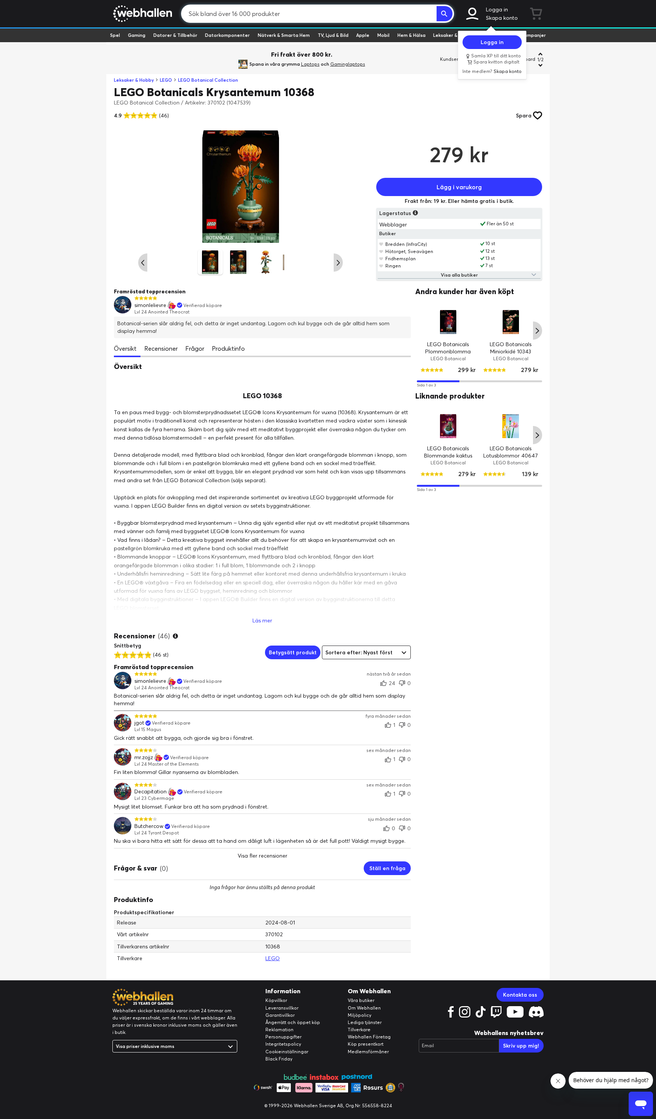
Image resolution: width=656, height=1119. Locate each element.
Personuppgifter (283, 1037)
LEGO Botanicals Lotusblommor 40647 (511, 452)
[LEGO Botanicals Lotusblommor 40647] (510, 426)
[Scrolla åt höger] (338, 262)
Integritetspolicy (283, 1044)
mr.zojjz (143, 757)
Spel (115, 35)
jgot (139, 723)
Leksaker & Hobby (453, 35)
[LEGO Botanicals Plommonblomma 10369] (448, 321)
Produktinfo (228, 348)
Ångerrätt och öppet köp (292, 1022)
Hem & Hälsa (411, 35)
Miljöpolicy (359, 1015)
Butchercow (149, 826)
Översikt (125, 348)
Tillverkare (359, 1029)
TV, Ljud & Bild (333, 35)
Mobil (383, 35)
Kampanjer (533, 35)
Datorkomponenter (227, 35)
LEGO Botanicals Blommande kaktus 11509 (448, 456)
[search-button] (445, 13)
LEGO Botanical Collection (208, 80)
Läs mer (262, 620)
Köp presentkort (365, 1044)
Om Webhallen (364, 1008)
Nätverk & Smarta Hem (284, 35)
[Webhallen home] (141, 13)
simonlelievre (150, 305)
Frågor (194, 348)
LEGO (166, 80)
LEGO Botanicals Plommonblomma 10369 (448, 351)
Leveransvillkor (281, 1008)
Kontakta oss (520, 994)
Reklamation (279, 1029)
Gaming (136, 35)
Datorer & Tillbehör (175, 35)
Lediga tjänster (365, 1022)
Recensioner (161, 348)
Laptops (310, 64)
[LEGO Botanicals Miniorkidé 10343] (510, 321)
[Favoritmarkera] (381, 244)
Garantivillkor (280, 1015)
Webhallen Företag (369, 1037)
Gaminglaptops (347, 64)
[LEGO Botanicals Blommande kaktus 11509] (448, 426)
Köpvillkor (276, 1000)
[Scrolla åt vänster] (142, 262)
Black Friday (278, 1059)
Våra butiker (361, 1000)
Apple (362, 35)
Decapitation (150, 792)
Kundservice (453, 59)
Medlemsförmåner (368, 1051)
